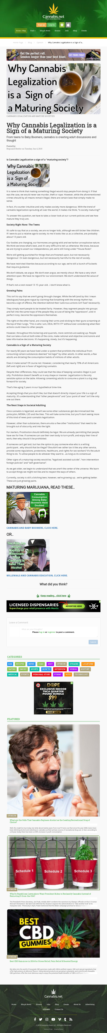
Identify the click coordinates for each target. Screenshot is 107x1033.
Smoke (23, 669)
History (85, 669)
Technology (81, 674)
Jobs (67, 31)
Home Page (18, 42)
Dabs (41, 664)
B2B (10, 664)
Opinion (40, 42)
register (51, 632)
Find (32, 31)
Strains (57, 31)
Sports (34, 669)
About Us (77, 1004)
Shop (75, 31)
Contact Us (59, 1009)
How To (46, 669)
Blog (30, 42)
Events (84, 31)
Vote (68, 674)
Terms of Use (48, 1029)
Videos (73, 669)
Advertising (89, 1004)
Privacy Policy (58, 1029)
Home (13, 1004)
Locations (88, 664)
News (31, 664)
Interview (60, 669)
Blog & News (45, 31)
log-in (42, 632)
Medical (12, 674)
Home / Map (21, 31)
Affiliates (46, 1009)
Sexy (50, 664)
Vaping (12, 669)
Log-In (52, 25)
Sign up (41, 25)
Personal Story (41, 674)
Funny (57, 674)
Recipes (20, 664)
